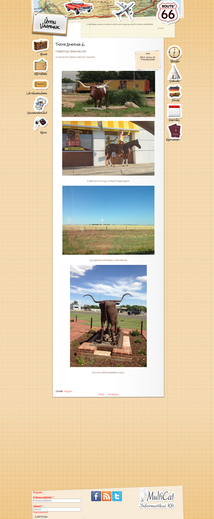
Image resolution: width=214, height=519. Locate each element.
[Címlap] (168, 24)
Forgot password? (40, 512)
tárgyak (68, 391)
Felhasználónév (43, 497)
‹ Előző (101, 394)
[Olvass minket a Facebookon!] (96, 500)
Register (37, 492)
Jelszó (37, 506)
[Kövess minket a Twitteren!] (117, 500)
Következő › (113, 394)
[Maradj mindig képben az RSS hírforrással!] (107, 500)
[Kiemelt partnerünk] (156, 510)
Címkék (59, 391)
